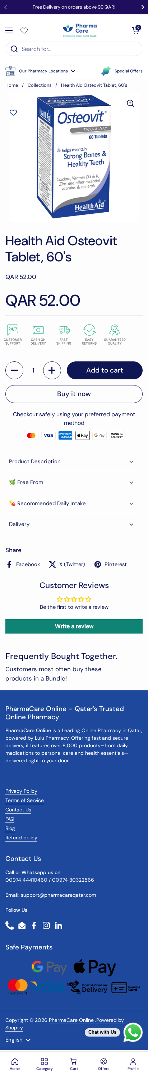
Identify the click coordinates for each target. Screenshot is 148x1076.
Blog (10, 828)
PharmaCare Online (72, 1020)
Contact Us (18, 809)
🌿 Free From (26, 482)
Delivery (19, 524)
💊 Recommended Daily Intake (47, 503)
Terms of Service (24, 800)
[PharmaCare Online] (80, 30)
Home (11, 85)
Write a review (74, 626)
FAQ (9, 819)
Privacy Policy (21, 791)
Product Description (35, 461)
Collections (39, 85)
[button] (40, 71)
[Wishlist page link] (24, 30)
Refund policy (21, 837)
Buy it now (74, 393)
